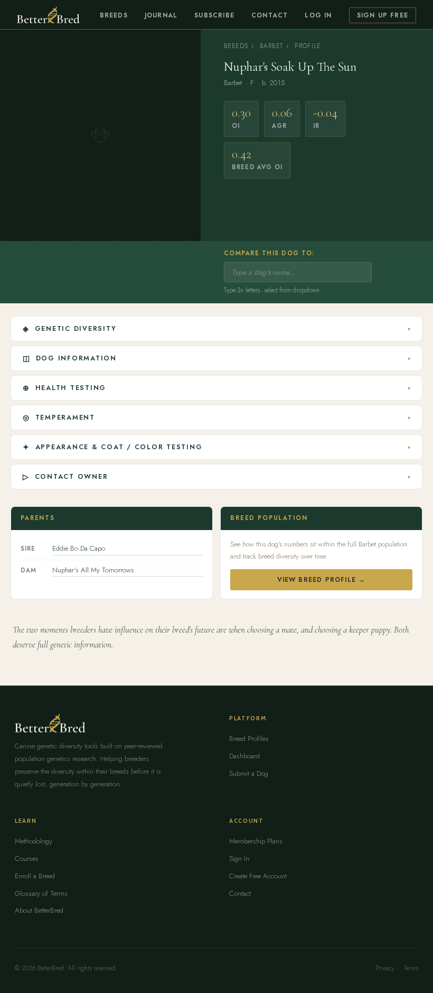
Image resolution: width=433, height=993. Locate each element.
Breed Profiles (249, 739)
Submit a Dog (248, 773)
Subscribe (214, 15)
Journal (161, 15)
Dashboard (244, 756)
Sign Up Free (382, 15)
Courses (27, 858)
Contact (269, 15)
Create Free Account (258, 876)
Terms (411, 968)
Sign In (239, 858)
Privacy (384, 968)
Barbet (271, 46)
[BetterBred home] (48, 14)
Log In (318, 15)
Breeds (114, 15)
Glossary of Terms (41, 893)
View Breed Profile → (321, 579)
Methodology (33, 841)
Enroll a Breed (35, 876)
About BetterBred (39, 910)
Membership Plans (256, 841)
